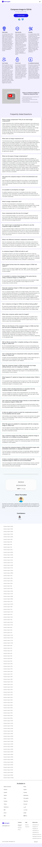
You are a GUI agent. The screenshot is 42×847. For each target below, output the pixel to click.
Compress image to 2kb (7, 648)
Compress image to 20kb (8, 681)
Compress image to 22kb (8, 684)
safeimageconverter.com (35, 836)
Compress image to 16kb (8, 671)
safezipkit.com (35, 826)
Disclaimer (20, 827)
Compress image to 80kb (8, 715)
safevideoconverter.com (35, 838)
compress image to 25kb (8, 549)
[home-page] (7, 2)
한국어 (5, 812)
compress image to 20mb (8, 622)
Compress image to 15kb (8, 668)
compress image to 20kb (8, 583)
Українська (6, 807)
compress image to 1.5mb (8, 611)
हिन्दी (4, 809)
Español (5, 792)
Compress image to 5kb (7, 655)
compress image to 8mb (7, 627)
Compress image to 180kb (8, 733)
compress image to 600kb (8, 552)
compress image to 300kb (8, 554)
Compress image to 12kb (8, 666)
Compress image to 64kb (8, 707)
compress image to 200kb (8, 536)
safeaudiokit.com (35, 832)
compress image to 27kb (7, 601)
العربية (25, 807)
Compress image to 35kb (8, 694)
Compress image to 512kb (8, 769)
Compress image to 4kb (7, 653)
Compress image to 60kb (8, 705)
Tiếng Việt (26, 801)
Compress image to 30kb (8, 692)
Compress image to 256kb (8, 746)
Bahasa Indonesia (7, 786)
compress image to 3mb (7, 619)
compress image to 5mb (7, 614)
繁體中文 (25, 815)
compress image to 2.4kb (8, 562)
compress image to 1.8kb (8, 578)
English (25, 789)
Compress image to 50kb (8, 702)
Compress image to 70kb (8, 710)
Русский (25, 804)
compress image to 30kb (8, 539)
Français (25, 792)
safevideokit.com (35, 824)
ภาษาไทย (25, 809)
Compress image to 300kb (8, 749)
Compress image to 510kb (8, 767)
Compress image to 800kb (8, 775)
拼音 (5, 815)
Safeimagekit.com (12, 841)
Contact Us (27, 826)
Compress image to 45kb (8, 699)
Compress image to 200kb (8, 736)
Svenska (5, 801)
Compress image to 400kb (8, 756)
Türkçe (5, 804)
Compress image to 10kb (8, 663)
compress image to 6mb (7, 645)
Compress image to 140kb (8, 728)
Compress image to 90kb (8, 718)
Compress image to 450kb (8, 759)
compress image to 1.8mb (8, 624)
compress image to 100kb (8, 528)
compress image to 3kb (7, 547)
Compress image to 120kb (8, 723)
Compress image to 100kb (8, 720)
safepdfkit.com (35, 828)
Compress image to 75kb (8, 712)
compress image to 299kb (8, 596)
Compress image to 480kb (8, 762)
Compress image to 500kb (8, 764)
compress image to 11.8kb (8, 557)
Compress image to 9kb (7, 661)
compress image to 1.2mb (8, 640)
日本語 (25, 812)
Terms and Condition (20, 825)
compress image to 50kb (8, 580)
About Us (27, 824)
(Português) (26, 798)
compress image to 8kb (7, 585)
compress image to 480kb (8, 598)
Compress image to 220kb (8, 738)
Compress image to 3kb (7, 650)
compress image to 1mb (7, 632)
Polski (5, 798)
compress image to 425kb (8, 604)
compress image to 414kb (8, 591)
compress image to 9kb (7, 541)
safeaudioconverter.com (35, 834)
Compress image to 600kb (8, 772)
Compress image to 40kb (8, 697)
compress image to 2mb (7, 609)
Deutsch (5, 789)
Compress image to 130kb (8, 725)
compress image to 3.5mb (8, 642)
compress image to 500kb (8, 531)
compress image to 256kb (8, 526)
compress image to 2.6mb (8, 637)
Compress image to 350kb (8, 751)
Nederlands (26, 795)
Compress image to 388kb (8, 754)
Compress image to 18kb (8, 676)
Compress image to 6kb (7, 658)
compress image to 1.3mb (8, 635)
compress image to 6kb (7, 544)
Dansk (25, 786)
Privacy (19, 829)
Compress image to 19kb (8, 679)
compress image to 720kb (8, 570)
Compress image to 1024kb (8, 777)
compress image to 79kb (7, 606)
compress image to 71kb (7, 575)
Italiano (5, 795)
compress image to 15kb (7, 588)
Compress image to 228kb (8, 741)
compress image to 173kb (8, 593)
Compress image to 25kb (8, 689)
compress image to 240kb (8, 565)
